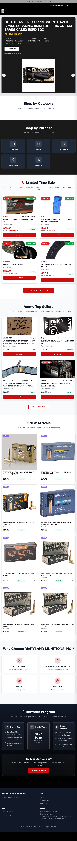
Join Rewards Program (38, 762)
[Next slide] (73, 71)
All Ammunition (44, 791)
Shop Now (12, 49)
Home (42, 788)
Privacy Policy (6, 806)
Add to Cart (19, 226)
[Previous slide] (4, 71)
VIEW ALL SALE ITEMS (40, 282)
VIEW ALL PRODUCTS (39, 398)
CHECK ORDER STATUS (56, 5)
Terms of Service (7, 803)
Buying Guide (44, 794)
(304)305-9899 (47, 805)
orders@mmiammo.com (49, 803)
